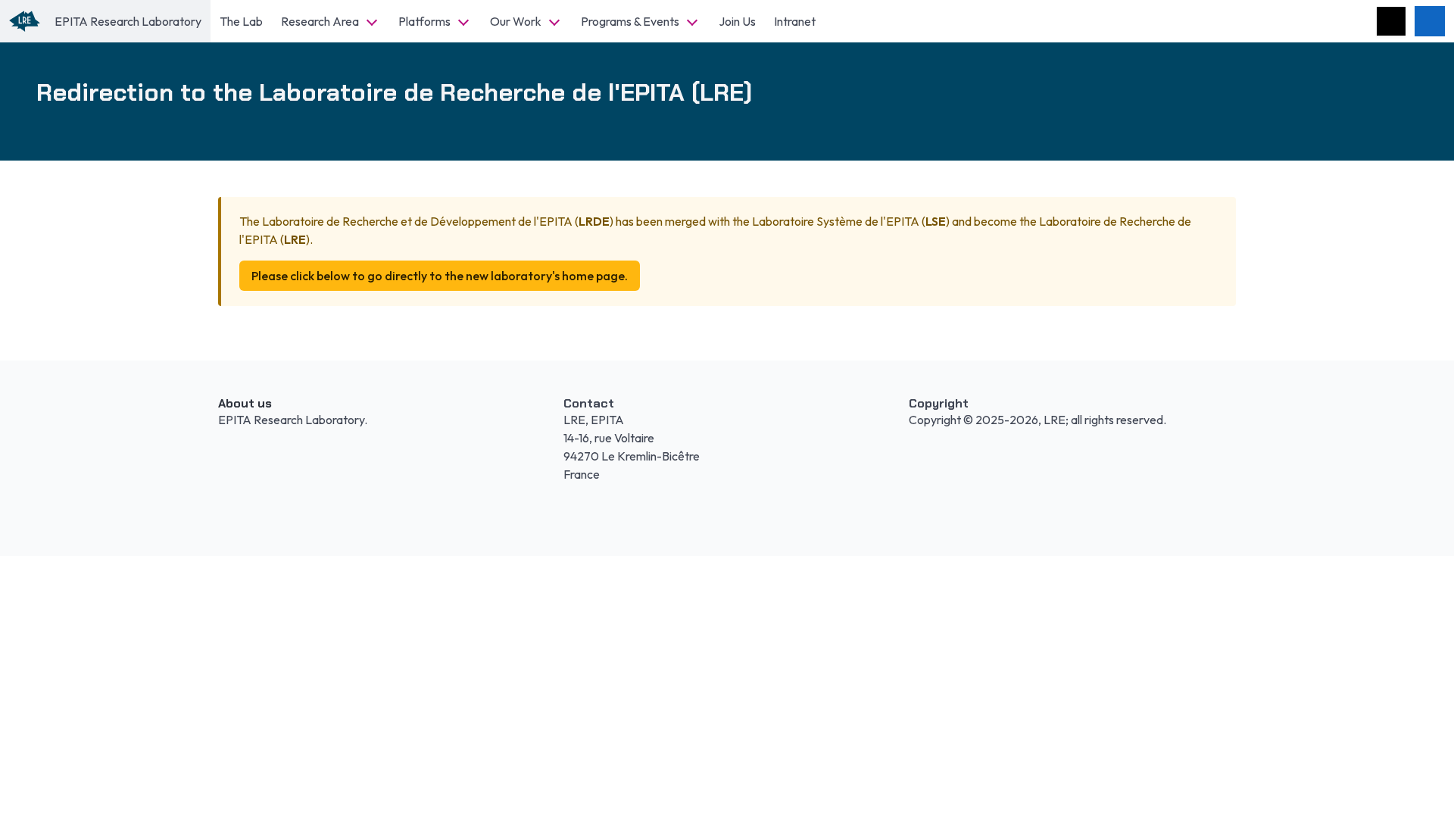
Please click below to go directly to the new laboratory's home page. (439, 275)
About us (245, 403)
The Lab (241, 21)
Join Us (737, 21)
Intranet (795, 21)
